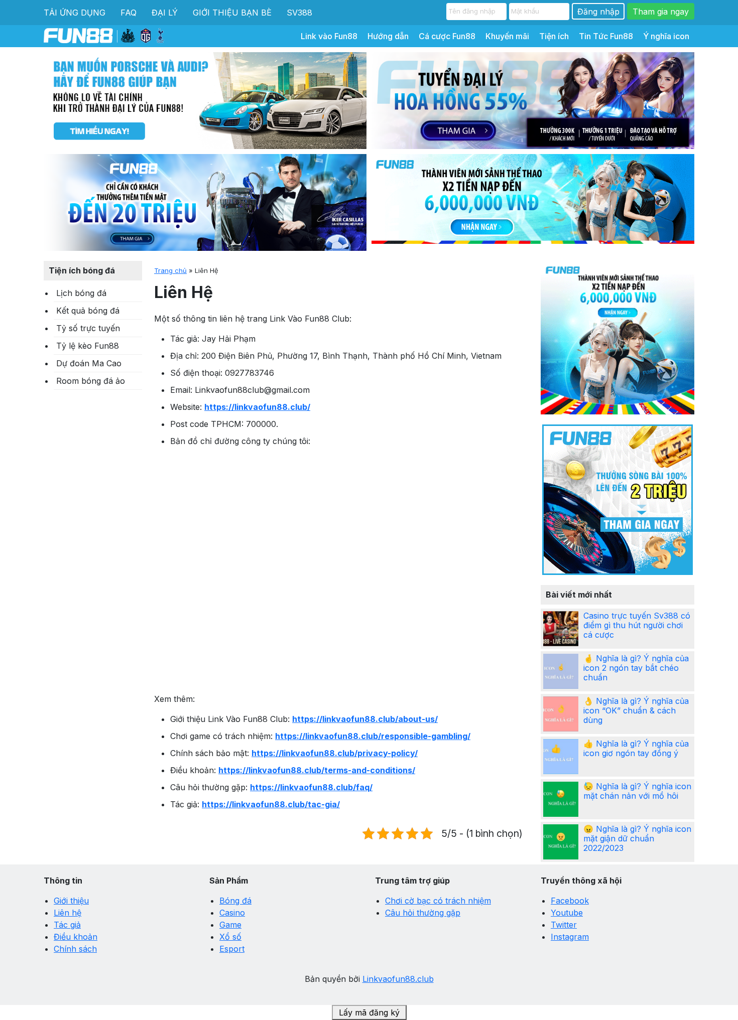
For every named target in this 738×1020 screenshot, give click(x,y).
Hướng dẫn (388, 36)
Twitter (564, 925)
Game (230, 925)
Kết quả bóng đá (87, 311)
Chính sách (75, 949)
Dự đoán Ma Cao (88, 363)
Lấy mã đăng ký (369, 1012)
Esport (231, 949)
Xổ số (230, 937)
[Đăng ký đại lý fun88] (205, 100)
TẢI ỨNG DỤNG (74, 13)
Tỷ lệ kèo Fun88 (87, 346)
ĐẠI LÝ (165, 13)
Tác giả (67, 925)
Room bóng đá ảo (90, 381)
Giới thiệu (71, 901)
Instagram (570, 937)
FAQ (128, 13)
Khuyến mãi (507, 36)
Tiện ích (554, 36)
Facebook (570, 901)
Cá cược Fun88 (447, 36)
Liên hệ (67, 913)
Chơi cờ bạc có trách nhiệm (438, 901)
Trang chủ (170, 270)
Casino (232, 913)
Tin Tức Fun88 (606, 36)
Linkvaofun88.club (398, 979)
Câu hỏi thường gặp (422, 913)
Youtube (567, 913)
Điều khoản (75, 937)
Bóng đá (235, 901)
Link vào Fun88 (329, 36)
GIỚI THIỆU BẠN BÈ (232, 13)
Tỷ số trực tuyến (88, 328)
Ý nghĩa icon (666, 36)
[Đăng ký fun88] (617, 337)
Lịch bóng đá (81, 293)
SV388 (299, 13)
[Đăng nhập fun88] (533, 202)
